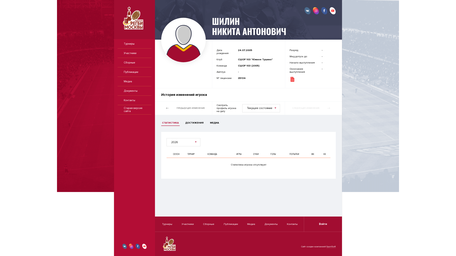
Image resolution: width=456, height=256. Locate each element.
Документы (131, 90)
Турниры (129, 43)
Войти (323, 224)
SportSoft (331, 246)
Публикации (131, 72)
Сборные (129, 62)
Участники (130, 53)
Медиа (128, 81)
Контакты (129, 100)
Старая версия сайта (133, 109)
